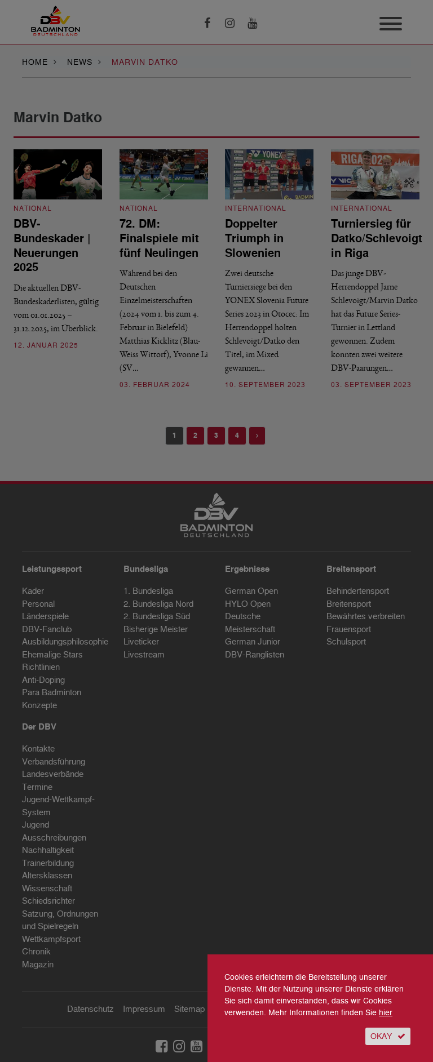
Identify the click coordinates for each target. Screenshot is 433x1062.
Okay (381, 1036)
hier (385, 1012)
